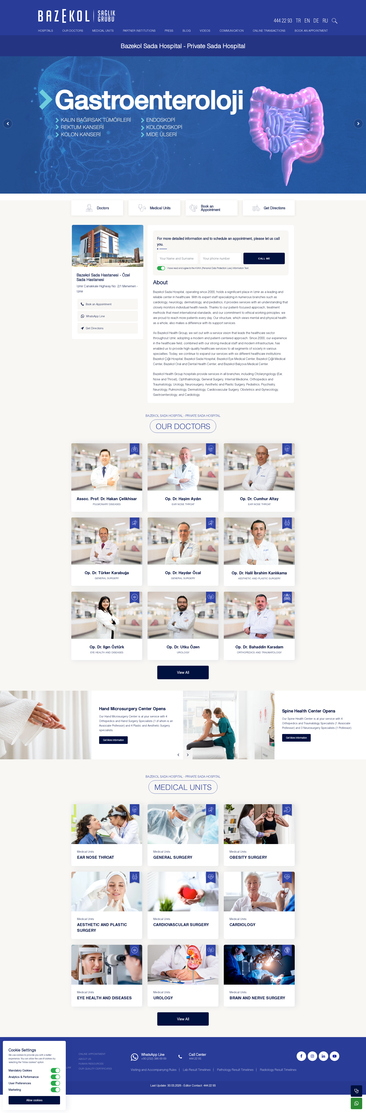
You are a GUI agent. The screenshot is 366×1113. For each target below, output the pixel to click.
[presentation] (178, 754)
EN (307, 21)
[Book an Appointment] (356, 1091)
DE (316, 21)
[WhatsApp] (356, 1103)
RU (325, 21)
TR (298, 21)
